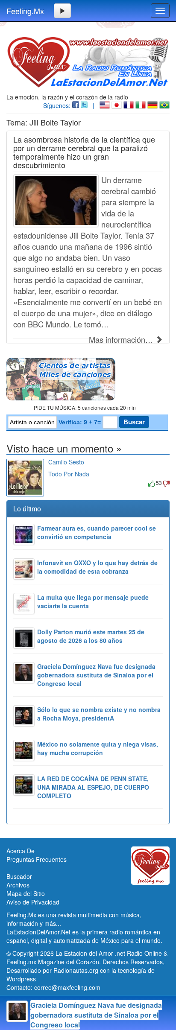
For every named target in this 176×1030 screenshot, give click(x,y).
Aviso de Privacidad (32, 902)
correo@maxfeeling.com (67, 987)
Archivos (17, 885)
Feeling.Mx (25, 10)
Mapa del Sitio (25, 893)
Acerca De (20, 850)
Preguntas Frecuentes (36, 859)
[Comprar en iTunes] (57, 482)
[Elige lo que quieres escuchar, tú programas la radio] (88, 379)
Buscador (19, 876)
